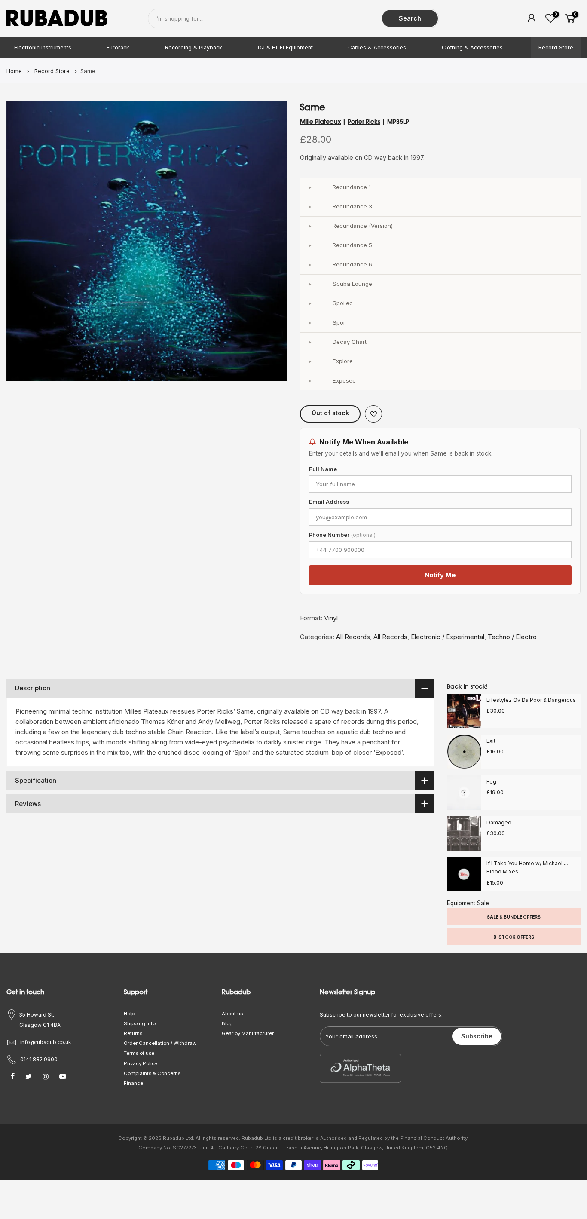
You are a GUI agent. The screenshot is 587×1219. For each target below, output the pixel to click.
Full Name (323, 469)
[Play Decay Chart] (309, 342)
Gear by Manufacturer (248, 1033)
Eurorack (118, 47)
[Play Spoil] (309, 322)
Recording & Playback (193, 47)
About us (232, 1014)
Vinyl (331, 618)
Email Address (329, 502)
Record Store (555, 47)
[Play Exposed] (309, 380)
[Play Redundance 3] (309, 206)
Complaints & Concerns (152, 1073)
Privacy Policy (140, 1063)
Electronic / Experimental (447, 637)
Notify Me (440, 575)
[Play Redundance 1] (309, 187)
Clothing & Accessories (472, 47)
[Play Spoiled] (309, 303)
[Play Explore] (309, 361)
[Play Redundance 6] (309, 264)
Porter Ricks (364, 122)
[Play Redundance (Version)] (309, 226)
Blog (227, 1023)
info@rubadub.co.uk (45, 1042)
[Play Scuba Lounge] (309, 284)
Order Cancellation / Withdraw (160, 1043)
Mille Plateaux (320, 122)
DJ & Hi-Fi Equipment (285, 47)
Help (129, 1014)
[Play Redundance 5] (309, 245)
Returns (133, 1033)
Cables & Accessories (377, 47)
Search (410, 18)
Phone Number (342, 535)
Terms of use (139, 1053)
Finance (133, 1083)
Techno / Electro (512, 637)
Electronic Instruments (42, 47)
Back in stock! (467, 686)
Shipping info (140, 1023)
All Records (353, 637)
